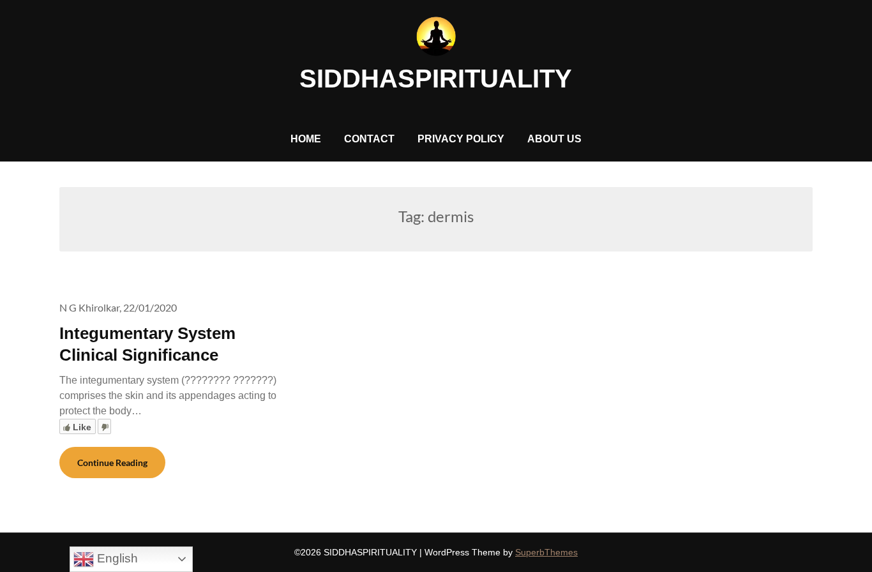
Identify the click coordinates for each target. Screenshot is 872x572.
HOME (305, 138)
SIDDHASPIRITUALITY (435, 78)
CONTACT (369, 138)
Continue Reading (112, 462)
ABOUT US (554, 138)
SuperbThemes (546, 552)
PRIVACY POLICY (460, 138)
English (116, 558)
